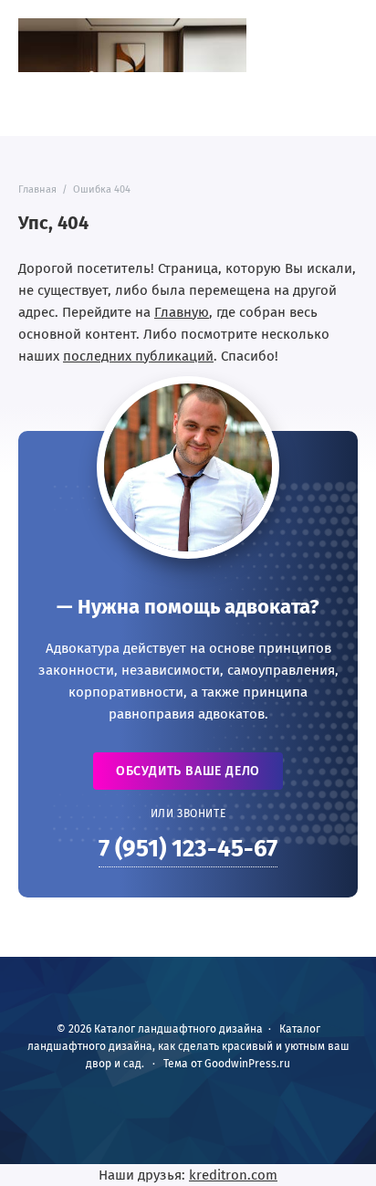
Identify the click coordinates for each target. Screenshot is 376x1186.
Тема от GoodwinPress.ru (226, 1063)
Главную (181, 312)
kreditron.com (233, 1175)
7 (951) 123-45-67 (188, 848)
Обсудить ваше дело (188, 771)
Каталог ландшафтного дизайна (132, 45)
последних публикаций (138, 356)
